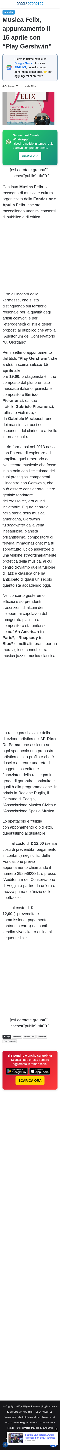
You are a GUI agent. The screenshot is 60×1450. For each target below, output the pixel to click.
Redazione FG (11, 86)
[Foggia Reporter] (30, 3)
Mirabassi (17, 1037)
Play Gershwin (10, 1041)
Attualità (8, 12)
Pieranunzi (42, 1037)
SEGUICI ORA (30, 155)
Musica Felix (29, 1037)
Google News (23, 63)
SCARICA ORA (30, 1080)
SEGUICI (20, 67)
